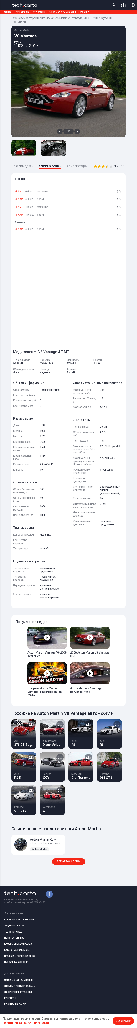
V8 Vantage (39, 12)
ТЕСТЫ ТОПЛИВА (13, 932)
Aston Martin (22, 12)
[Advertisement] (40, 292)
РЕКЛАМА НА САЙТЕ (15, 1004)
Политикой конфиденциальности (26, 1023)
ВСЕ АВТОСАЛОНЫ (68, 861)
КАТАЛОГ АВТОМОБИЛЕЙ (17, 950)
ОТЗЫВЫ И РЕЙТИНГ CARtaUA (19, 986)
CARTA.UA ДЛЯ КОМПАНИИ (18, 980)
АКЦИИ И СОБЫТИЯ (14, 925)
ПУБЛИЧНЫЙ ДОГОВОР (16, 962)
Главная (7, 12)
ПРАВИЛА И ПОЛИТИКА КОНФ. (19, 956)
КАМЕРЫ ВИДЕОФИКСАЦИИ (18, 944)
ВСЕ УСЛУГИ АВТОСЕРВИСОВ (19, 919)
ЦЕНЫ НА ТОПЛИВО (14, 938)
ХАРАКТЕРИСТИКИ (50, 166)
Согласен (123, 1020)
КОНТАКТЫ (10, 998)
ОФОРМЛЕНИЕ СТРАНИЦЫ (18, 992)
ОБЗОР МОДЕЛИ (23, 166)
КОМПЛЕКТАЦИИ (77, 166)
